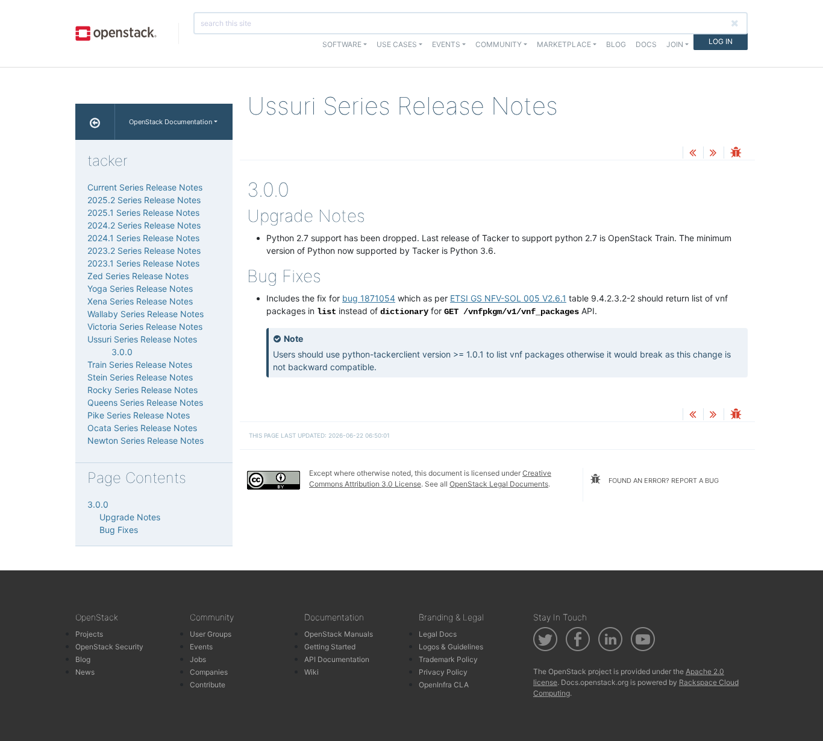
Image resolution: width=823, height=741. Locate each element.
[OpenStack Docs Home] (95, 122)
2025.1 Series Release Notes (143, 212)
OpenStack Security (109, 646)
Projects (89, 634)
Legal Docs (438, 634)
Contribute (207, 684)
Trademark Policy (448, 659)
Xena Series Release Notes (140, 301)
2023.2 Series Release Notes (144, 250)
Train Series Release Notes (139, 364)
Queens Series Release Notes (145, 402)
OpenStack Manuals (338, 634)
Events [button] (446, 44)
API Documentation (336, 659)
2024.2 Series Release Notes (144, 225)
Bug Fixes (118, 530)
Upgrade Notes (129, 517)
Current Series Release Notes (144, 187)
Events (201, 646)
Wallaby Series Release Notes (145, 314)
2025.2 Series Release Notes (144, 200)
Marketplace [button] (564, 44)
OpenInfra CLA (444, 684)
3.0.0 (122, 352)
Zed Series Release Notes (138, 276)
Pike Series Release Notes (138, 415)
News (85, 671)
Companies (209, 671)
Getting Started (329, 646)
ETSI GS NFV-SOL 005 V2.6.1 (508, 298)
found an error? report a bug (663, 480)
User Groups (210, 634)
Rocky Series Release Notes (142, 390)
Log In (721, 41)
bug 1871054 (368, 298)
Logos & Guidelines (451, 646)
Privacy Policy (443, 671)
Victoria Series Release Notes (144, 326)
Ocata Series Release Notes (142, 428)
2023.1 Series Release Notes (143, 263)
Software (341, 44)
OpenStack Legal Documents (498, 483)
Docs (646, 44)
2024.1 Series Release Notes (143, 238)
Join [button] (674, 44)
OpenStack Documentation (170, 122)
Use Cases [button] (397, 44)
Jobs (198, 659)
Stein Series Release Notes (140, 377)
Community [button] (498, 44)
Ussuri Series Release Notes (142, 339)
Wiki (311, 671)
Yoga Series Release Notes (140, 288)
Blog (616, 44)
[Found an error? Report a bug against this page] (736, 153)
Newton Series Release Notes (145, 440)
